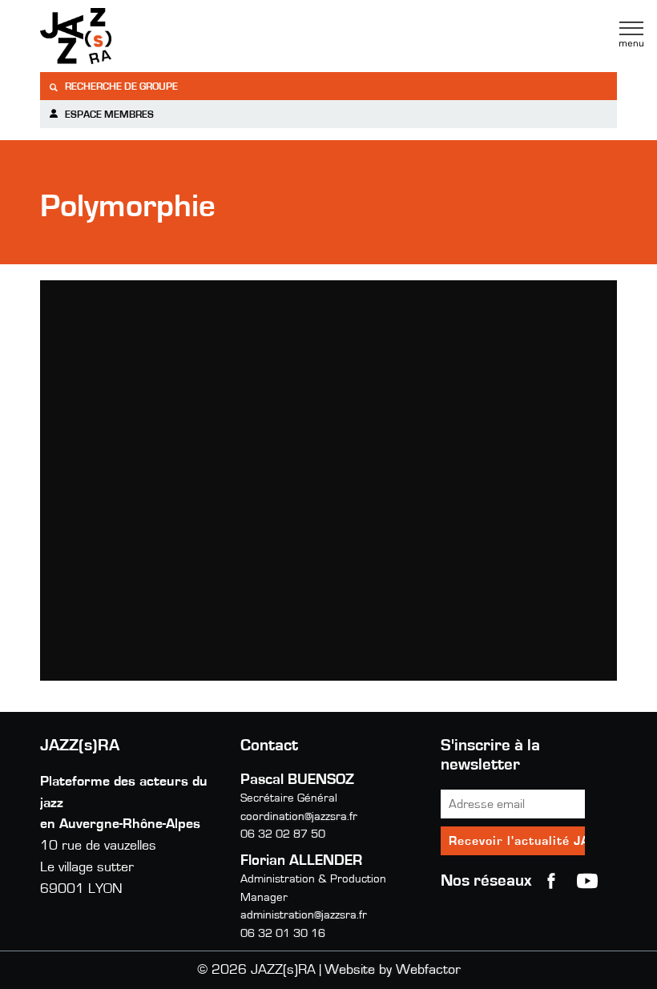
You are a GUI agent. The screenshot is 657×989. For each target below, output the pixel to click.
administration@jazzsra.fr (303, 915)
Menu (631, 34)
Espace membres (108, 115)
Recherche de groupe (120, 87)
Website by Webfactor (392, 970)
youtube (587, 881)
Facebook (551, 881)
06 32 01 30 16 (282, 933)
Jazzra (140, 36)
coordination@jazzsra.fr (298, 816)
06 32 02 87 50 (282, 834)
